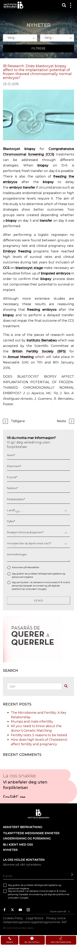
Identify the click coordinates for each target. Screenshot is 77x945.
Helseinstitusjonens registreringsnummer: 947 (35, 922)
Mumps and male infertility (32, 721)
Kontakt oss (14, 797)
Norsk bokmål (58, 911)
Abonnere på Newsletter (25, 567)
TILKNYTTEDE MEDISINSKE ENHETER (31, 833)
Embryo (9, 251)
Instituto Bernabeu (13, 5)
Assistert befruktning (22, 827)
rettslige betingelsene (50, 573)
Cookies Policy (13, 918)
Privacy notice (56, 918)
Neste (61, 421)
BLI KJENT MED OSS (18, 844)
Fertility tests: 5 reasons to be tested (39, 735)
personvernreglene (22, 576)
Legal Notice (34, 918)
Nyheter (10, 850)
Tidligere (18, 421)
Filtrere (38, 48)
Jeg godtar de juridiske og (38, 575)
